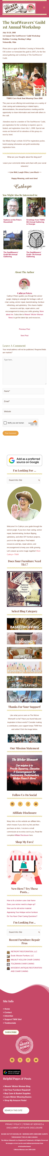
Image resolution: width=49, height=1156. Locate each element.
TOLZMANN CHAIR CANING (22, 964)
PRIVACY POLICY (13, 1124)
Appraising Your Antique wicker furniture (22, 912)
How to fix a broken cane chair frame (21, 900)
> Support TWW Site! (12, 1019)
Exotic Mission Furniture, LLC (22, 956)
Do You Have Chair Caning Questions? (22, 916)
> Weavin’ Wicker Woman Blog (16, 1086)
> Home (6, 1009)
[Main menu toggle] (44, 7)
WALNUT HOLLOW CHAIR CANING (25, 960)
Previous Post (24, 329)
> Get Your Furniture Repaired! (16, 1090)
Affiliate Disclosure (21, 835)
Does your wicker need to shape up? (21, 904)
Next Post (24, 336)
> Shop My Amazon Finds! (15, 1100)
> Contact (7, 1012)
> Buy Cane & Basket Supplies (17, 1093)
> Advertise (8, 1016)
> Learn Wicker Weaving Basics (17, 1097)
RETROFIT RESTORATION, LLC (24, 952)
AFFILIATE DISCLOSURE (31, 1128)
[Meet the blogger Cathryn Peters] (24, 504)
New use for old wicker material (19, 908)
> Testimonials (9, 1023)
